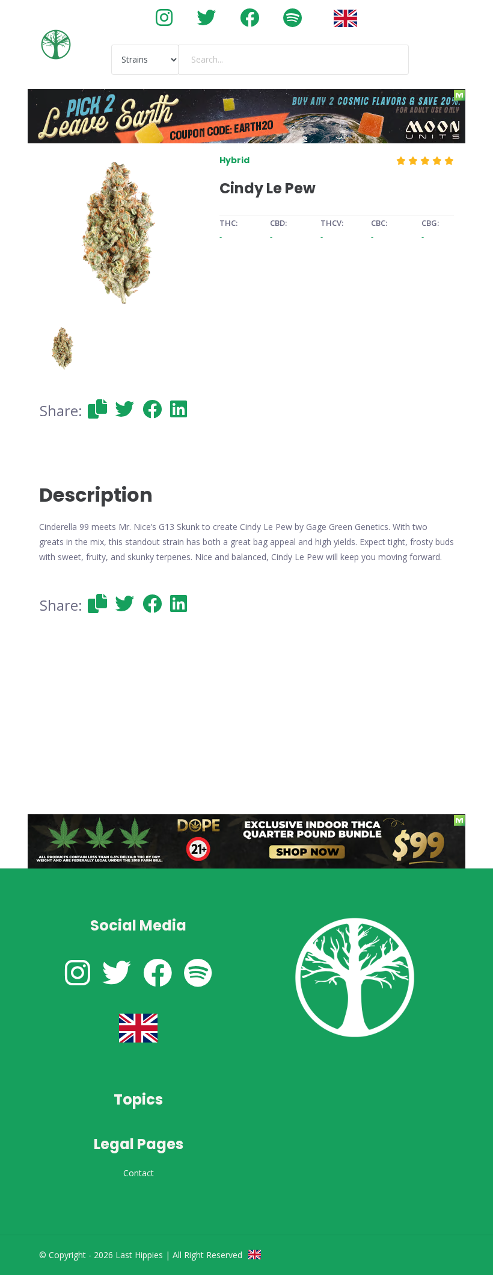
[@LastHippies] (164, 17)
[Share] (97, 409)
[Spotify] (292, 17)
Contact (138, 1173)
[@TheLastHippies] (206, 17)
